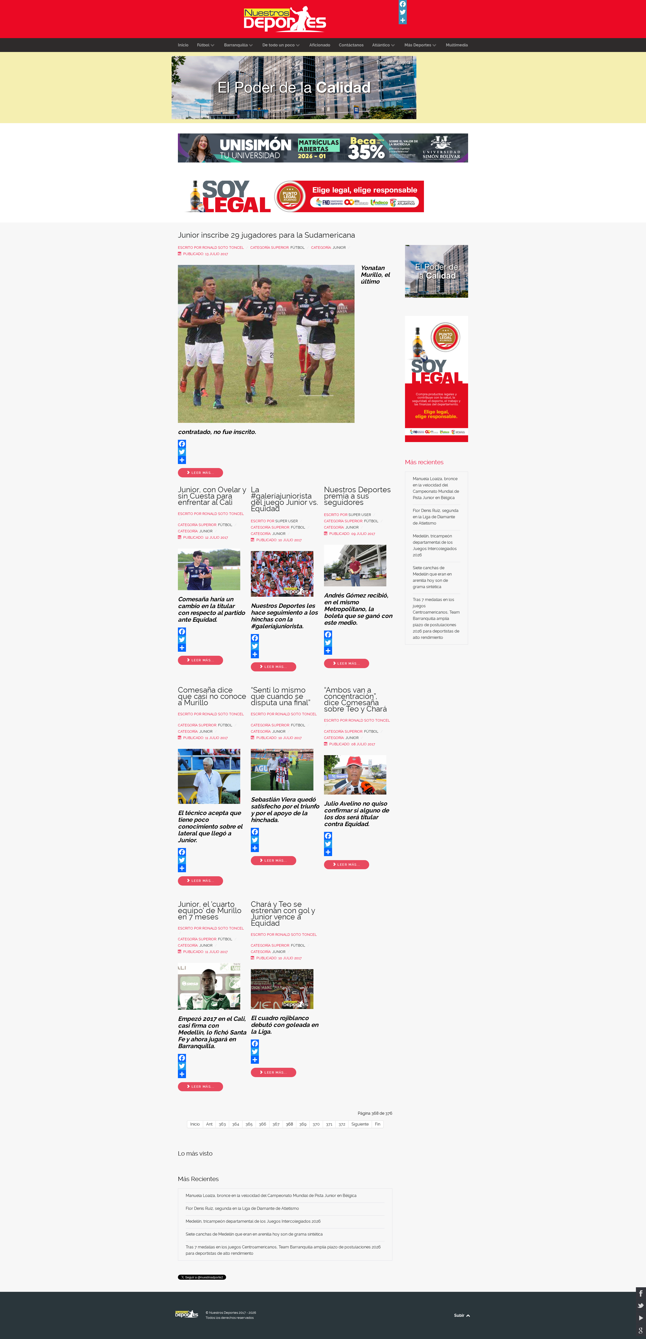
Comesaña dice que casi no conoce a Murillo (212, 696)
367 (276, 1124)
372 (342, 1124)
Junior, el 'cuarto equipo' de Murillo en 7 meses (209, 910)
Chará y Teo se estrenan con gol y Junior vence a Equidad (283, 913)
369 (302, 1124)
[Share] (436, 20)
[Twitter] (436, 12)
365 (249, 1124)
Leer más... (202, 473)
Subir (459, 1315)
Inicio (195, 1124)
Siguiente (360, 1124)
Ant (209, 1124)
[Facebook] (436, 4)
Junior (339, 247)
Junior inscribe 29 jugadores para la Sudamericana (266, 235)
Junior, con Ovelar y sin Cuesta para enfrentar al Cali (212, 496)
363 (222, 1124)
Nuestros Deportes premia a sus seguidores (357, 496)
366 (262, 1124)
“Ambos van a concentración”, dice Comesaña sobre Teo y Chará (355, 699)
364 (235, 1124)
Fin (377, 1124)
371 (329, 1124)
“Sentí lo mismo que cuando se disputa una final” (280, 696)
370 (316, 1124)
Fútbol (297, 247)
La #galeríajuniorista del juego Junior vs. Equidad (284, 499)
